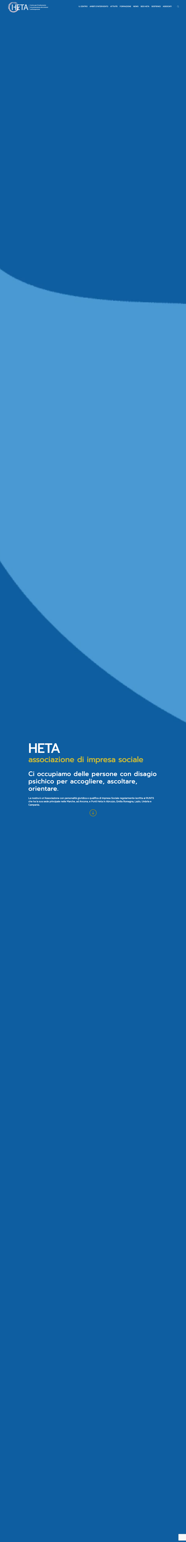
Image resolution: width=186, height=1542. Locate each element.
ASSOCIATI (167, 6)
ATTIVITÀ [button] (114, 6)
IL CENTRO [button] (83, 6)
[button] (178, 6)
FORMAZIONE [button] (125, 6)
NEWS (135, 6)
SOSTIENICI (156, 6)
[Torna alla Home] (28, 6)
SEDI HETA (145, 6)
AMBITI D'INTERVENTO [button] (99, 6)
